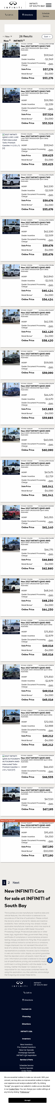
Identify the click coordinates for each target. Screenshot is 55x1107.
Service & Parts (26, 1060)
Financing (26, 1016)
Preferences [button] (24, 1092)
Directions (26, 1024)
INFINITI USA (26, 1031)
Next (16, 882)
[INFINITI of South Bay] (24, 4)
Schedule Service (46, 14)
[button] (50, 960)
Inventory (26, 1039)
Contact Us (26, 1009)
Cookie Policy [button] (14, 1089)
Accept (27, 1100)
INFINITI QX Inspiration (26, 1055)
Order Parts (26, 1071)
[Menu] (49, 5)
